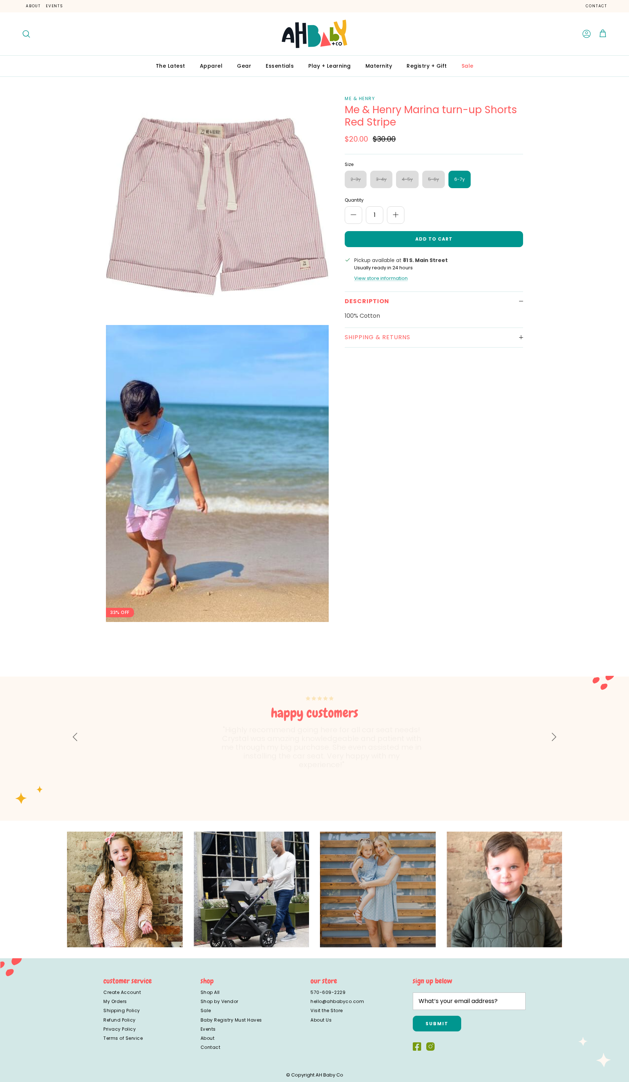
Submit (437, 1023)
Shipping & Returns (377, 337)
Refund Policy (119, 1020)
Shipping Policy (121, 1010)
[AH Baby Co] (314, 34)
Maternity (378, 66)
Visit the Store (326, 1010)
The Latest (170, 66)
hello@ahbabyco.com (337, 1001)
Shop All (210, 992)
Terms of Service (123, 1038)
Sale (468, 66)
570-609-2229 (327, 992)
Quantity (354, 200)
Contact (596, 6)
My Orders (115, 1001)
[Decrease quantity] (353, 215)
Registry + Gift (427, 66)
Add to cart (433, 239)
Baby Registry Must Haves (231, 1020)
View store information (381, 278)
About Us (321, 1020)
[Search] (26, 33)
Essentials (280, 66)
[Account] (586, 33)
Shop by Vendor (219, 1001)
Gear (244, 66)
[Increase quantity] (395, 215)
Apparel (211, 66)
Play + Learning (329, 66)
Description (367, 301)
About (33, 6)
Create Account (122, 992)
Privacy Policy (119, 1029)
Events (54, 6)
